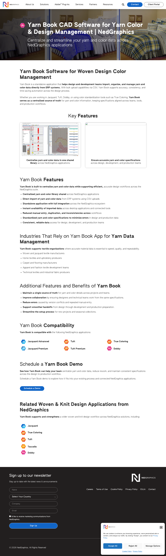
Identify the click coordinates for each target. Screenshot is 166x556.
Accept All (112, 546)
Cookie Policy (127, 551)
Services (79, 5)
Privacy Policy (137, 551)
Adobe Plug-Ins (62, 4)
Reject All (133, 546)
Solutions (44, 5)
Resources (108, 5)
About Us (30, 5)
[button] (161, 527)
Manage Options (153, 546)
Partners (93, 5)
